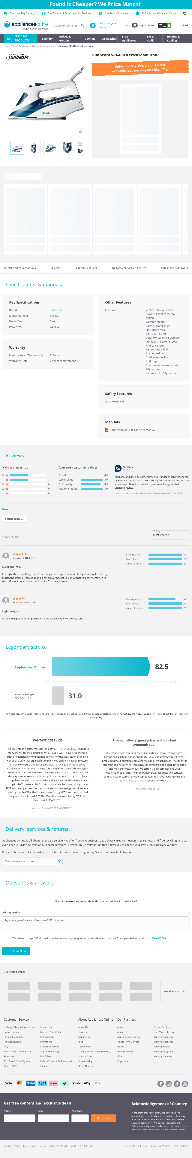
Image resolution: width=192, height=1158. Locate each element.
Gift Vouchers (47, 1036)
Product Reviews (12, 1041)
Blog (80, 1041)
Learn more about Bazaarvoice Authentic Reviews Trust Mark (149, 493)
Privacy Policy (85, 1056)
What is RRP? (10, 1066)
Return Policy (103, 1051)
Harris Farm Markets (128, 1041)
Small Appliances (21, 45)
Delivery (8, 1027)
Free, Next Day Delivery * (23, 13)
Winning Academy (163, 1036)
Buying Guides (11, 1032)
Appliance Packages (50, 1051)
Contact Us (46, 1027)
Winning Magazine (163, 1051)
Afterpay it (9, 1056)
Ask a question (11, 912)
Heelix (120, 1046)
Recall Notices (85, 1066)
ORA (119, 1056)
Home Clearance (126, 1051)
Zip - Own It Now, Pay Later (18, 1061)
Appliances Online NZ (128, 1036)
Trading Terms (86, 1051)
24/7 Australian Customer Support (159, 13)
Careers (82, 1032)
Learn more (156, 713)
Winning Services (163, 1056)
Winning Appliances (164, 1041)
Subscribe (103, 1118)
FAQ (6, 1046)
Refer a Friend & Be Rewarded (56, 1061)
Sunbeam (56, 310)
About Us (83, 1027)
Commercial (84, 1036)
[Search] (82, 25)
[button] (143, 26)
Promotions (46, 1041)
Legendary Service (24, 1027)
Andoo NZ (122, 1032)
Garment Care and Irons (44, 45)
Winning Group (162, 1046)
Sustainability (85, 1061)
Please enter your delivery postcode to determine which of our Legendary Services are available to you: (67, 852)
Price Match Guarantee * (117, 13)
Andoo (120, 1027)
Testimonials (85, 1046)
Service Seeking (162, 1027)
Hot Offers (45, 1056)
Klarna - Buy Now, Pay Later (18, 1051)
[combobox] (170, 535)
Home (7, 45)
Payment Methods (13, 1036)
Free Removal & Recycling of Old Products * (70, 13)
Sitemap (44, 1066)
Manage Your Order (50, 1032)
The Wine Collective (164, 1032)
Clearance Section (49, 1046)
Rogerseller (123, 1061)
